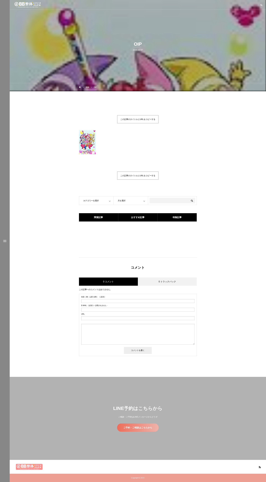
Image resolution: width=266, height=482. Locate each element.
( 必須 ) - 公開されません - (94, 305)
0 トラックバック (167, 281)
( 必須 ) (93, 297)
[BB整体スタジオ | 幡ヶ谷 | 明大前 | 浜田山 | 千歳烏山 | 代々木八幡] (28, 4)
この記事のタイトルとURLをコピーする (137, 119)
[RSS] (259, 467)
